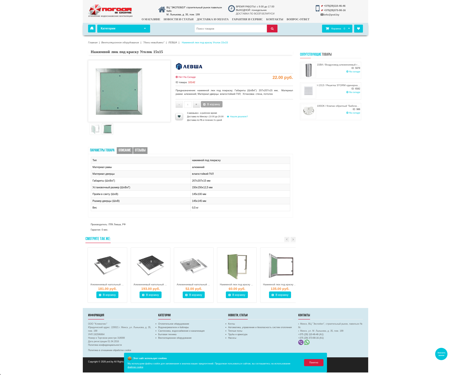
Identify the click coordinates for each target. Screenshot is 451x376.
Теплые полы (235, 331)
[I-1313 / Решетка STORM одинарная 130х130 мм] (308, 90)
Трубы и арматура (237, 334)
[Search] (272, 29)
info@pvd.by (331, 14)
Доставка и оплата (213, 19)
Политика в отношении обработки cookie (109, 350)
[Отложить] (179, 116)
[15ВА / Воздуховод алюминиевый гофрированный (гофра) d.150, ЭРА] (308, 70)
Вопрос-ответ (298, 19)
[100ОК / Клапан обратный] (308, 111)
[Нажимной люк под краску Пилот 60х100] (280, 265)
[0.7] (0, 374)
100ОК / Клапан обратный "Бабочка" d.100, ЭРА (344, 105)
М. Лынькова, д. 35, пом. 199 (183, 14)
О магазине (151, 19)
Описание (125, 150)
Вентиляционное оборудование (174, 338)
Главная (91, 28)
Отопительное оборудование (173, 323)
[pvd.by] (110, 10)
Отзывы (140, 150)
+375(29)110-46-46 (334, 5)
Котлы (231, 323)
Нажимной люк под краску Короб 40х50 (242, 284)
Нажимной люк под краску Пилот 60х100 (286, 284)
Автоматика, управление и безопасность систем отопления (260, 327)
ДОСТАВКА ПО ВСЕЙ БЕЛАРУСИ (255, 13)
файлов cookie (135, 367)
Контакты (274, 19)
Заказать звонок (441, 354)
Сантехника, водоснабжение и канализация (181, 331)
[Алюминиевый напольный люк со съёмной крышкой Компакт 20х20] (194, 265)
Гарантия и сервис (247, 19)
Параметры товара (102, 150)
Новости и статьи (178, 19)
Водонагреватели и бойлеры (173, 327)
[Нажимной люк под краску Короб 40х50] (237, 265)
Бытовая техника (167, 334)
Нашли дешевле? (239, 116)
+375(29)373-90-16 (335, 10)
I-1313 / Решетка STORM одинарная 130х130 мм (345, 85)
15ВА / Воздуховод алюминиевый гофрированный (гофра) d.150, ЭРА (357, 64)
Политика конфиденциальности (105, 345)
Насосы (232, 338)
